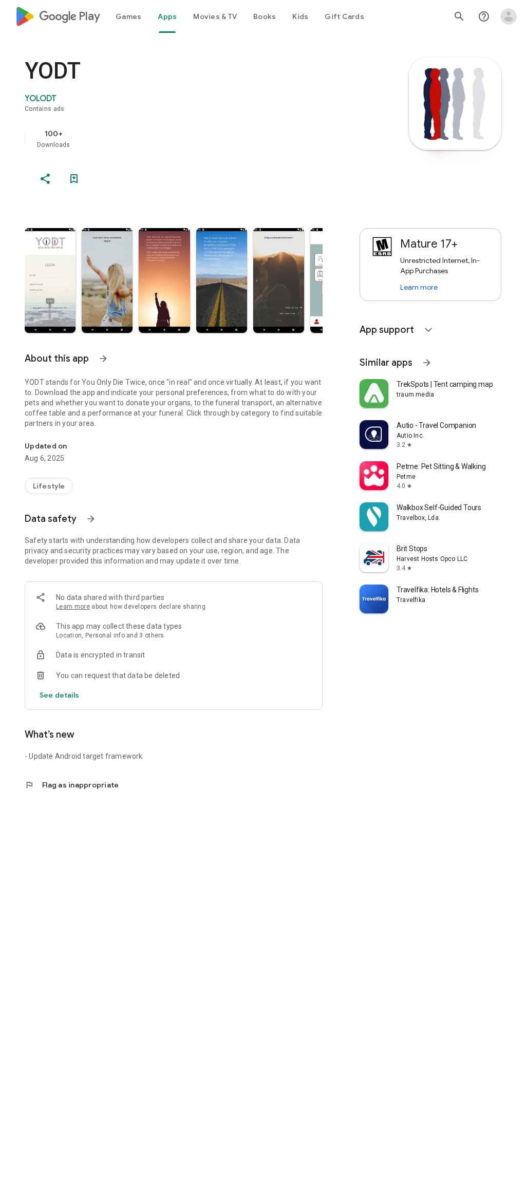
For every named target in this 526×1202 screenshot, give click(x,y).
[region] (188, 138)
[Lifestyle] (49, 486)
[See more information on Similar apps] (427, 362)
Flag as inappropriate (72, 785)
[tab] (128, 16)
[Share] (45, 178)
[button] (50, 280)
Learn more (73, 606)
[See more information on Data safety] (91, 518)
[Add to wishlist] (74, 178)
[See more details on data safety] (59, 695)
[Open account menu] (508, 16)
